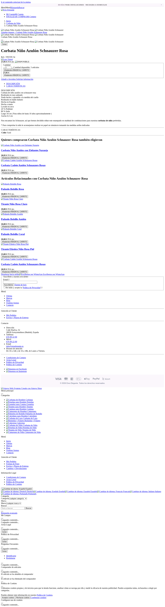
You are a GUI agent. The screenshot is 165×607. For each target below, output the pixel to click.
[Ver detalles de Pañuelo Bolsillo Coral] (11, 229)
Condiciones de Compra (16, 358)
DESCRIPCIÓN (13, 84)
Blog (8, 300)
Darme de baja (20, 285)
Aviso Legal (11, 360)
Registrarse (10, 558)
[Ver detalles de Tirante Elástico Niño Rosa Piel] (15, 244)
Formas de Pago (12, 464)
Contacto (10, 305)
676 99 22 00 (11, 337)
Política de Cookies (14, 365)
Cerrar (4, 44)
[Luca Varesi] (7, 59)
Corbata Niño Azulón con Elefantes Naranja (24, 150)
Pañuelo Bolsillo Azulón (13, 219)
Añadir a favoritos (8, 79)
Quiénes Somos (12, 303)
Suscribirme (8, 285)
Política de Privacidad (31, 288)
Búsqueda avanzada (9, 513)
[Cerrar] (2, 393)
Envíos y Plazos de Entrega (17, 317)
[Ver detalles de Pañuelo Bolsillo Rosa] (11, 184)
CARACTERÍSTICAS (15, 86)
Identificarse (11, 556)
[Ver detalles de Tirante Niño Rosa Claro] (12, 199)
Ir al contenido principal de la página (16, 2)
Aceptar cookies (8, 598)
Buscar (28, 508)
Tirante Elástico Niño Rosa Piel (17, 249)
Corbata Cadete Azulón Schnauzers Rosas (23, 165)
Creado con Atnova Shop (31, 388)
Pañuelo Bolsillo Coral (13, 234)
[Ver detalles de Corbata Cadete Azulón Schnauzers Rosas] (19, 160)
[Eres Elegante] (7, 10)
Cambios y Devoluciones (16, 468)
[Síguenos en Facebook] (16, 369)
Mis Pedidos (11, 315)
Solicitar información (24, 79)
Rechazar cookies (23, 598)
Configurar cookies (38, 597)
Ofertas (9, 296)
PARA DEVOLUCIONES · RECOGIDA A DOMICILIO (82, 5)
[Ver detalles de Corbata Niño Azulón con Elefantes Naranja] (20, 145)
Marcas (9, 298)
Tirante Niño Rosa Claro (14, 204)
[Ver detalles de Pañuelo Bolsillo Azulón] (12, 214)
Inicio (8, 441)
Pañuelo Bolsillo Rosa (12, 189)
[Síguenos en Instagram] (16, 371)
